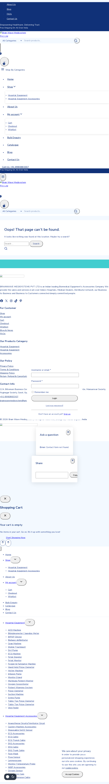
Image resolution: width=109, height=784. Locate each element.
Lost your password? (54, 405)
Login (54, 398)
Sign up (67, 414)
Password (41, 381)
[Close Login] (5, 499)
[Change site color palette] (10, 776)
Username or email (45, 369)
